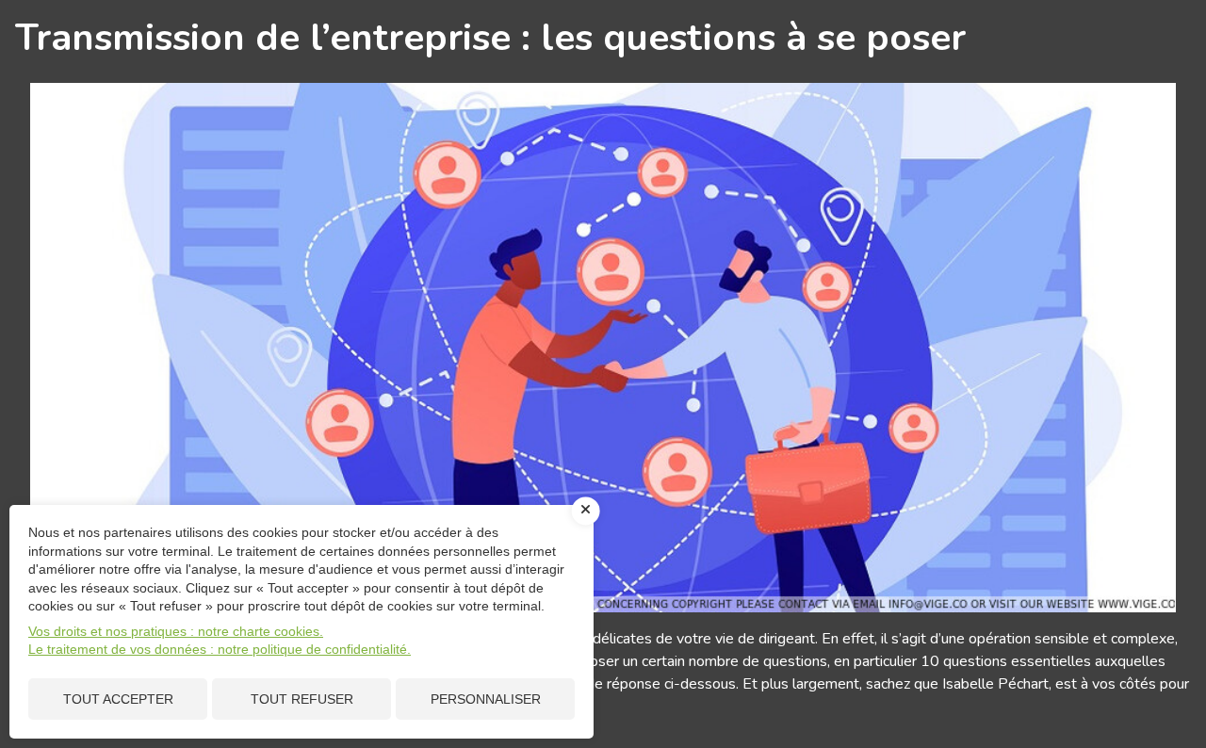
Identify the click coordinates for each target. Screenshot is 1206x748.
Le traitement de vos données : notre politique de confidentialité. (219, 649)
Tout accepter (118, 699)
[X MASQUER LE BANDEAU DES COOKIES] (586, 511)
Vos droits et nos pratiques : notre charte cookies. (175, 631)
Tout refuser (302, 699)
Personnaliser (486, 699)
